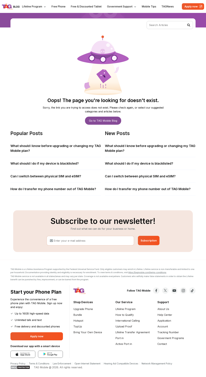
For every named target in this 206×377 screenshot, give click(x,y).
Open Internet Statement (87, 363)
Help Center (164, 314)
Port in (119, 338)
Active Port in (123, 344)
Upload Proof (123, 326)
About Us (163, 309)
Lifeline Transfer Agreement (132, 332)
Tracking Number (168, 332)
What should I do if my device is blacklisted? (44, 163)
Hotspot (78, 320)
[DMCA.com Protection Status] (20, 367)
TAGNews (167, 6)
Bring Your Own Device (87, 332)
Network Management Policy (157, 363)
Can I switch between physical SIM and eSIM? (45, 176)
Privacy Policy (17, 363)
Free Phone (59, 6)
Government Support (120, 6)
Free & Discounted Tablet (86, 6)
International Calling (127, 320)
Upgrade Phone (83, 309)
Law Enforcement (62, 363)
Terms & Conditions (39, 363)
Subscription (149, 240)
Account (162, 326)
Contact (162, 344)
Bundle (77, 314)
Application (164, 320)
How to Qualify (124, 314)
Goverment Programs (170, 338)
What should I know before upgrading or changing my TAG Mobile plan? (55, 148)
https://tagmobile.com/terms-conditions (147, 272)
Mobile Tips (149, 6)
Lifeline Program (32, 6)
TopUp (77, 326)
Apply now (36, 336)
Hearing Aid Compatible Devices (121, 363)
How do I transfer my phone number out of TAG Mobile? (53, 189)
